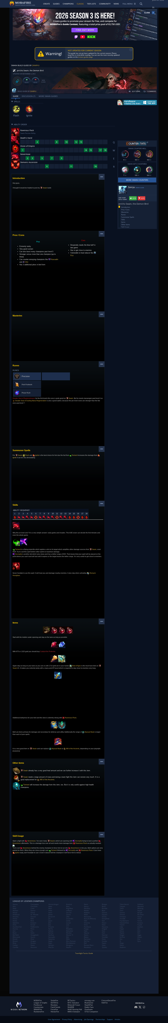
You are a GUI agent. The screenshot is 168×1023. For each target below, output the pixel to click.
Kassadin (54, 259)
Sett (103, 921)
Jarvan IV (51, 917)
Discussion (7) (28, 96)
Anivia (15, 919)
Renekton (87, 947)
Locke (68, 921)
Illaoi (50, 908)
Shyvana (105, 927)
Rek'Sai (86, 941)
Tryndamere (124, 921)
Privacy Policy (67, 1019)
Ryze (103, 911)
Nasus (86, 906)
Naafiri (68, 947)
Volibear (140, 904)
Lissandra (69, 919)
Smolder (105, 937)
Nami (86, 904)
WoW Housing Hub (75, 1009)
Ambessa (16, 915)
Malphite (69, 929)
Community (105, 3)
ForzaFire (54, 1009)
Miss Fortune (71, 941)
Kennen (51, 945)
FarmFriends (55, 1007)
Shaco (104, 923)
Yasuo (139, 917)
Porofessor (38, 1005)
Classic (80, 3)
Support (110, 1019)
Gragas (33, 941)
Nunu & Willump (90, 919)
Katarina (51, 939)
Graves (33, 943)
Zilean (139, 937)
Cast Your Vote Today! (123, 198)
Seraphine (105, 919)
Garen (33, 937)
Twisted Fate (124, 923)
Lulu (67, 925)
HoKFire (104, 1003)
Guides (56, 3)
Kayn (50, 943)
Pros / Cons (125, 210)
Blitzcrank (16, 937)
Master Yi (69, 935)
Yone (139, 919)
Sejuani (104, 915)
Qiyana (86, 933)
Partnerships (100, 1019)
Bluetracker (89, 1003)
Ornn (86, 925)
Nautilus (87, 908)
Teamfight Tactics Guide (84, 953)
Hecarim (34, 947)
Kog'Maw (69, 908)
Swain (44, 188)
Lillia (67, 917)
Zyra (139, 941)
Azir (14, 931)
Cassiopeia (35, 904)
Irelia (50, 911)
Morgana (69, 945)
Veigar (122, 935)
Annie (15, 921)
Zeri (138, 933)
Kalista (50, 931)
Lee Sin (68, 913)
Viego (122, 943)
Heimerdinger (53, 904)
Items (123, 222)
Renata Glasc (89, 945)
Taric (121, 911)
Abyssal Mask (89, 732)
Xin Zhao (140, 915)
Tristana (123, 917)
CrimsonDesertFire (108, 1001)
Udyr (121, 927)
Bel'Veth (16, 935)
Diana (33, 913)
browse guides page (85, 57)
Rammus (87, 939)
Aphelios (16, 923)
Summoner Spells (127, 217)
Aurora (15, 929)
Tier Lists (91, 3)
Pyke (85, 931)
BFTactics (71, 1001)
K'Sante (51, 927)
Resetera (54, 1005)
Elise (32, 921)
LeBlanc (69, 911)
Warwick (140, 906)
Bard (14, 933)
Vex (121, 939)
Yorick (139, 921)
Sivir (103, 933)
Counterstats (38, 1007)
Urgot (122, 929)
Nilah (86, 915)
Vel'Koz (122, 937)
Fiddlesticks (35, 927)
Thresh (122, 915)
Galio (32, 933)
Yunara (140, 923)
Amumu (16, 917)
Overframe (89, 1009)
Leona (68, 915)
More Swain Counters (137, 180)
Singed (104, 929)
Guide (15, 96)
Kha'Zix (51, 947)
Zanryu (35, 65)
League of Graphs (40, 1003)
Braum (15, 941)
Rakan (86, 937)
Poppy (86, 929)
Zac (138, 929)
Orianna (87, 923)
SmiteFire (54, 1001)
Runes (123, 215)
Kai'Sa (50, 929)
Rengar (104, 904)
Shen (104, 925)
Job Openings (89, 1019)
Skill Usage (125, 227)
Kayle (50, 941)
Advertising (78, 1019)
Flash (27, 455)
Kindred (69, 904)
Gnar (32, 939)
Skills (123, 219)
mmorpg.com (89, 1001)
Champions (68, 3)
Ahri (26, 262)
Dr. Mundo (34, 915)
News (116, 3)
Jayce (50, 921)
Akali (14, 908)
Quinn (86, 935)
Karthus (51, 935)
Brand (15, 939)
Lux (67, 927)
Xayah (139, 911)
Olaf (85, 921)
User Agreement (54, 1019)
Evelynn (33, 923)
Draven (33, 917)
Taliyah (122, 906)
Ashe (14, 925)
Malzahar (69, 931)
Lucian (68, 923)
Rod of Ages (76, 666)
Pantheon (87, 927)
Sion (103, 931)
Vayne (122, 933)
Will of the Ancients (72, 749)
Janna (50, 915)
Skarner (105, 935)
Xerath (139, 913)
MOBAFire (38, 1001)
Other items (125, 224)
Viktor (122, 945)
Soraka (104, 941)
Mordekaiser (70, 943)
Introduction (125, 207)
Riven (104, 906)
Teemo (122, 913)
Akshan (15, 911)
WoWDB (71, 1007)
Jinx (49, 925)
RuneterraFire (39, 1012)
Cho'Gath (34, 906)
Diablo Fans (89, 1007)
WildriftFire (38, 1009)
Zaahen (140, 927)
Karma (50, 933)
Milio (68, 939)
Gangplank (34, 935)
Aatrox (15, 904)
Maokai (69, 933)
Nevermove (31, 841)
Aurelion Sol (17, 927)
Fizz (32, 931)
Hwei (50, 906)
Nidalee (87, 913)
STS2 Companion (91, 1012)
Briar (14, 943)
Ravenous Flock (70, 718)
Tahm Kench (124, 904)
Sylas (104, 945)
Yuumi (139, 925)
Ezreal (33, 925)
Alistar (15, 913)
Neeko (86, 911)
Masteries (125, 212)
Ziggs (139, 935)
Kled (67, 906)
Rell (85, 943)
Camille (15, 947)
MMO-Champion (74, 1012)
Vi (120, 941)
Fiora (32, 929)
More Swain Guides (48, 96)
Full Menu (128, 3)
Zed (138, 931)
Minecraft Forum (74, 1005)
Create (46, 3)
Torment (74, 455)
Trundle (122, 919)
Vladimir (123, 947)
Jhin (49, 923)
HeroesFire (55, 1012)
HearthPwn (89, 1005)
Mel (67, 937)
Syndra (104, 947)
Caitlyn (15, 945)
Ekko (32, 919)
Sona (104, 939)
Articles (117, 1019)
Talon (122, 908)
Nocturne (87, 917)
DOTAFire (54, 1003)
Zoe (138, 939)
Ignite (37, 455)
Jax (49, 919)
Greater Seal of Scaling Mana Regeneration (30, 401)
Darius (33, 911)
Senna (104, 917)
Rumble (104, 908)
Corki (32, 908)
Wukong (140, 908)
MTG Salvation (73, 1003)
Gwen (33, 945)
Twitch (122, 925)
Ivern (50, 913)
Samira (104, 913)
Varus (122, 931)
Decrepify (18, 554)
